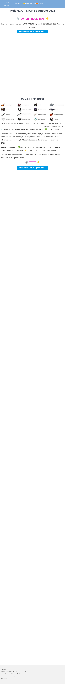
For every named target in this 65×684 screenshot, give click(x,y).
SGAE (31, 676)
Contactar (3, 669)
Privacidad (20, 676)
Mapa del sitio (4, 676)
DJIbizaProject (13, 671)
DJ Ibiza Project (6, 4)
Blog (41, 3)
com (18, 671)
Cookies (26, 676)
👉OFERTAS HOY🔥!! (31, 3)
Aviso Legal (13, 676)
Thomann (17, 3)
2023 (7, 671)
